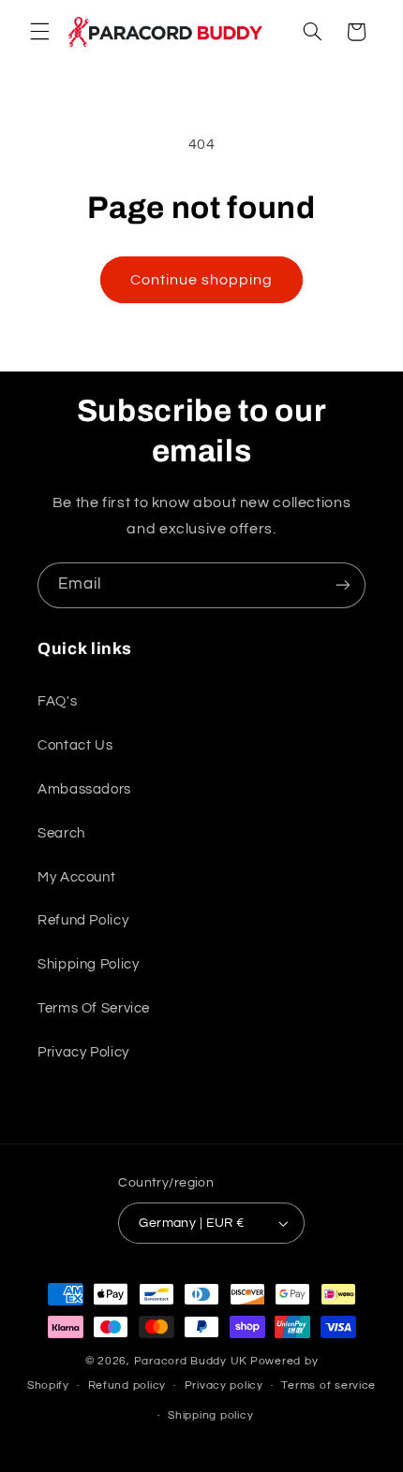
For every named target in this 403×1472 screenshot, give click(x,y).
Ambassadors (84, 789)
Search (61, 833)
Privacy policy (224, 1385)
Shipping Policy (88, 964)
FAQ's (57, 701)
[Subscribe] (343, 585)
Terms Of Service (93, 1008)
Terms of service (328, 1385)
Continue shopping (202, 279)
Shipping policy (210, 1415)
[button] (39, 31)
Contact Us (74, 745)
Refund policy (127, 1385)
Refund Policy (82, 920)
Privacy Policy (83, 1052)
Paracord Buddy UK (191, 1361)
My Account (76, 877)
